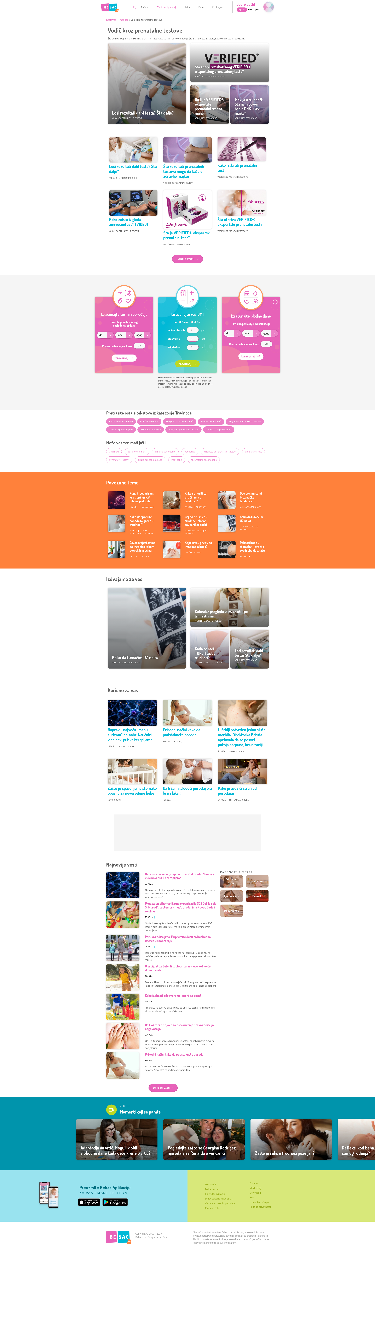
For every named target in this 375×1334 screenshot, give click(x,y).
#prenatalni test (253, 451)
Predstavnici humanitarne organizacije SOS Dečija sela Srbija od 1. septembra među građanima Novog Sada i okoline (180, 907)
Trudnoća (123, 19)
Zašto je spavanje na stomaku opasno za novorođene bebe (132, 791)
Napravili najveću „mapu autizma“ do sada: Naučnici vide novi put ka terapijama (130, 734)
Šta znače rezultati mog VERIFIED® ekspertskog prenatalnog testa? (222, 69)
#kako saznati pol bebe (150, 459)
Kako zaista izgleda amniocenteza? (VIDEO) (128, 222)
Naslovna (111, 19)
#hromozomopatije (165, 451)
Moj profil (210, 1184)
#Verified (114, 451)
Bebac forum (212, 1189)
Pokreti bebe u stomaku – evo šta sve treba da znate (252, 546)
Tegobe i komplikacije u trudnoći (245, 421)
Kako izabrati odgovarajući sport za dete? (173, 995)
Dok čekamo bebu (149, 421)
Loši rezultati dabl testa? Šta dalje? (143, 113)
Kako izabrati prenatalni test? (237, 168)
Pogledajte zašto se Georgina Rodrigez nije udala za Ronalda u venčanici (202, 1150)
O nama (254, 1183)
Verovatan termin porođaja (220, 1203)
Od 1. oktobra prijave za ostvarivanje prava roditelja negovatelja (179, 1027)
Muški (196, 322)
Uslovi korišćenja (259, 1202)
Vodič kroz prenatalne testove (183, 429)
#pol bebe (176, 459)
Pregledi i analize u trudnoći (179, 421)
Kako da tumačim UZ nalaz (251, 519)
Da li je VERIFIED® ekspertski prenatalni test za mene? (209, 106)
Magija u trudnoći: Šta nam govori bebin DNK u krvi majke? (249, 106)
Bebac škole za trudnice (121, 421)
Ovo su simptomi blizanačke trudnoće (251, 497)
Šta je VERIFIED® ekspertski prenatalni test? (186, 235)
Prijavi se (242, 9)
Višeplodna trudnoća (150, 429)
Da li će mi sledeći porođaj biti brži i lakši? (187, 791)
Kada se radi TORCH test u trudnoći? (205, 653)
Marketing (255, 1188)
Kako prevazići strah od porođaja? (237, 791)
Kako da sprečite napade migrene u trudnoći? (142, 521)
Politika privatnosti (260, 1206)
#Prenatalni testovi (119, 459)
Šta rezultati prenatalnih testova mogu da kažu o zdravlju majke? (183, 171)
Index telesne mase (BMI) (219, 1198)
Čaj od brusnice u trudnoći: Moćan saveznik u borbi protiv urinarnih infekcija (196, 524)
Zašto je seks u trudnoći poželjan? (284, 1153)
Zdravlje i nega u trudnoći (218, 429)
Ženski (185, 322)
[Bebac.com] (110, 7)
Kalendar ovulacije (215, 1194)
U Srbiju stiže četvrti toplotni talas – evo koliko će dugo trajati (177, 968)
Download (255, 1192)
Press (253, 1197)
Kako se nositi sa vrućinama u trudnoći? (196, 497)
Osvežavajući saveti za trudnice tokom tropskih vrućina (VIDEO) (143, 548)
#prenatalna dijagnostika (204, 459)
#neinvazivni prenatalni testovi (220, 451)
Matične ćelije (213, 1208)
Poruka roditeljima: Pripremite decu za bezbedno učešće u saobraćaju (178, 939)
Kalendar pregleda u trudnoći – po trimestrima (221, 613)
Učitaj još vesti (161, 1087)
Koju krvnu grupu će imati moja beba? (198, 544)
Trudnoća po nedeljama (121, 429)
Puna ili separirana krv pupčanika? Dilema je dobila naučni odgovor (142, 499)
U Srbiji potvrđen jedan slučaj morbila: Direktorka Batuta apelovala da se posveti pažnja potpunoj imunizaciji (242, 737)
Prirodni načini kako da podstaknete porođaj (181, 732)
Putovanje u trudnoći (211, 421)
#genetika (190, 451)
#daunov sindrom (137, 451)
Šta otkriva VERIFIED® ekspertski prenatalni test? (240, 222)
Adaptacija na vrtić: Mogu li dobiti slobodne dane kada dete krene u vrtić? (115, 1150)
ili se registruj (254, 9)
